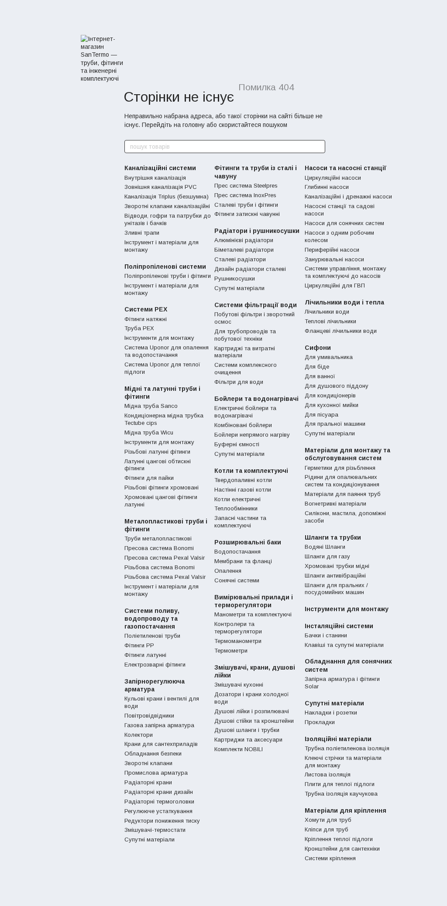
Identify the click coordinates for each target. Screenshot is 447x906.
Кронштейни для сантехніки (342, 848)
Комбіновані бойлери (243, 425)
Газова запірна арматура (159, 725)
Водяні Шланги (325, 547)
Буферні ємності (236, 444)
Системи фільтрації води (255, 304)
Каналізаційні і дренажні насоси (348, 196)
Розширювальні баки (247, 542)
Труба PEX (139, 328)
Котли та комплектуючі (251, 470)
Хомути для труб (328, 820)
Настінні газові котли (242, 489)
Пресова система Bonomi (159, 548)
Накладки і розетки (331, 712)
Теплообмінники (236, 508)
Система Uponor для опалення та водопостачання (166, 351)
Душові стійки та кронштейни (254, 721)
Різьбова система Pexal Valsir (165, 577)
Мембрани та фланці (243, 561)
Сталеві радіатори (240, 259)
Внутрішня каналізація (155, 177)
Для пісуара (321, 414)
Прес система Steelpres (246, 185)
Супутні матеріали (149, 839)
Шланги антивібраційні (335, 575)
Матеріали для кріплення (345, 810)
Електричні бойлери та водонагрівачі (245, 412)
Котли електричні (237, 499)
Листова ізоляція (328, 774)
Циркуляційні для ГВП (335, 285)
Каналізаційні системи (160, 167)
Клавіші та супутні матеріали (344, 645)
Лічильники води (327, 311)
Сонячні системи (236, 580)
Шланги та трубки (333, 537)
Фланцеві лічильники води (341, 331)
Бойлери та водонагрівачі (256, 398)
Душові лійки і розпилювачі (251, 711)
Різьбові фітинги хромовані (161, 487)
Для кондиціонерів (330, 395)
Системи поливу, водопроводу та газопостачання (151, 618)
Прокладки (320, 722)
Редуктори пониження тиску (162, 820)
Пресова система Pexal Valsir (164, 557)
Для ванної (320, 376)
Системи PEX (145, 309)
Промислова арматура (156, 772)
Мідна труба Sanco (151, 406)
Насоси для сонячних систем (344, 223)
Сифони (318, 347)
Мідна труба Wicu (148, 432)
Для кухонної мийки (331, 405)
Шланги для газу (327, 556)
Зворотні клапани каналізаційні (167, 206)
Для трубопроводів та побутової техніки (245, 335)
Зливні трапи (141, 232)
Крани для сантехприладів (161, 744)
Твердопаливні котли (243, 480)
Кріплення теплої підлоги (339, 839)
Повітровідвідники (149, 715)
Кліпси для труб (326, 829)
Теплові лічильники (330, 321)
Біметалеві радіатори (244, 249)
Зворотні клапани (148, 763)
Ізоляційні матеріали (338, 738)
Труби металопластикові (158, 538)
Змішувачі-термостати (155, 830)
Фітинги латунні (145, 655)
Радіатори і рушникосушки (256, 230)
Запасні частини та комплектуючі (240, 522)
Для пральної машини (335, 424)
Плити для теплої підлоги (340, 784)
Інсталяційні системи (339, 625)
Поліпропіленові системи (165, 266)
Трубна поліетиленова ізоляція (347, 748)
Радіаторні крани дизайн (158, 792)
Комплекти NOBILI (238, 749)
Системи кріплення (330, 858)
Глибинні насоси (327, 187)
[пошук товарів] (318, 146)
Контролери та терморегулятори (238, 628)
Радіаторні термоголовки (159, 801)
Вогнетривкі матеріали (335, 503)
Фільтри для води (238, 382)
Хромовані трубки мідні (337, 566)
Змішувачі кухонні (238, 684)
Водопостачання (237, 551)
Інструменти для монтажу (159, 338)
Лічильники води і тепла (344, 302)
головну (193, 124)
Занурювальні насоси (334, 259)
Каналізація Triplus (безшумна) (166, 196)
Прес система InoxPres (245, 195)
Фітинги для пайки (149, 478)
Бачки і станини (326, 635)
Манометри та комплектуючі (253, 614)
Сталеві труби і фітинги (246, 205)
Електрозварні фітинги (155, 664)
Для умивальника (329, 357)
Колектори (138, 735)
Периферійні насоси (332, 249)
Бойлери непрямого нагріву (252, 434)
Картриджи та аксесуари (248, 739)
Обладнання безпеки (153, 753)
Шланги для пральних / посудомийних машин (336, 589)
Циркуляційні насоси (333, 177)
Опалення (227, 571)
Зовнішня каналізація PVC (160, 187)
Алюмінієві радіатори (243, 240)
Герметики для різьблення (340, 468)
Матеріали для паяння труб (343, 494)
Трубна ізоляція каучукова (341, 793)
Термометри (231, 650)
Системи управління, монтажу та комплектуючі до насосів (345, 272)
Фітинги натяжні (145, 319)
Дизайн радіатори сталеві (250, 269)
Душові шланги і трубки (246, 730)
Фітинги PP (139, 645)
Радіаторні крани (148, 782)
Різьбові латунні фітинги (157, 451)
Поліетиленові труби (152, 635)
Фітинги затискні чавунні (247, 214)
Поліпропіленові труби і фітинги (167, 276)
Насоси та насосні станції (345, 167)
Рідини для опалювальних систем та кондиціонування (342, 481)
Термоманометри (237, 641)
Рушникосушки (234, 278)
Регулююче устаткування (158, 811)
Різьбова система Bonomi (159, 567)
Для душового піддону (336, 386)
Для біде (317, 366)
